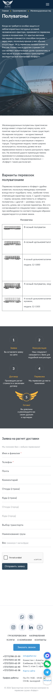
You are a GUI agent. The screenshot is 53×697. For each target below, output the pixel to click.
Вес (15, 543)
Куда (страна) (9, 498)
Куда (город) (9, 516)
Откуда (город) (10, 507)
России (5, 47)
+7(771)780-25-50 (11, 656)
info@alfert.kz (29, 656)
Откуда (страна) (11, 489)
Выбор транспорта (12, 525)
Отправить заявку (15, 566)
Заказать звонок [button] (27, 647)
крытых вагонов (36, 35)
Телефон (8, 462)
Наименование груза (13, 534)
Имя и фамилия (12, 453)
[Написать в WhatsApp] (47, 680)
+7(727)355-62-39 (11, 663)
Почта (5, 471)
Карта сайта (29, 671)
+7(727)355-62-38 (11, 670)
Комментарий (10, 480)
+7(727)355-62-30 (11, 660)
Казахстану (16, 47)
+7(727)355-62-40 (11, 667)
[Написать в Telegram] (47, 672)
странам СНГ (38, 47)
